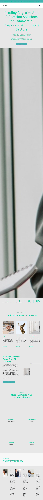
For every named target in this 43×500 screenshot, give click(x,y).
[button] (39, 5)
